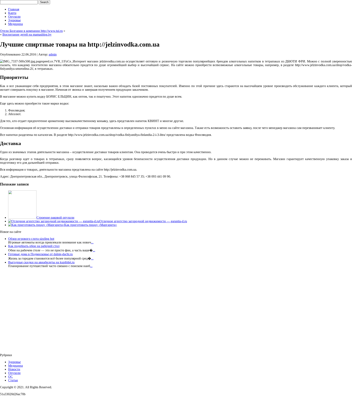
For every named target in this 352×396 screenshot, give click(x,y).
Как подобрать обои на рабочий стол (33, 246)
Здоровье (14, 20)
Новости (14, 369)
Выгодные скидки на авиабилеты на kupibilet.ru (41, 262)
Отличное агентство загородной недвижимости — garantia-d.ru (143, 221)
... (92, 242)
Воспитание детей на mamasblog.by (27, 34)
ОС (10, 376)
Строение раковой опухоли (55, 217)
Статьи (13, 380)
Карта (12, 13)
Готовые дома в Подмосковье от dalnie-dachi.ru (40, 254)
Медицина (15, 24)
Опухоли (14, 16)
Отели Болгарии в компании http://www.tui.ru (31, 31)
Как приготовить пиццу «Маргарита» (90, 225)
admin (53, 54)
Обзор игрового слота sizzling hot (31, 238)
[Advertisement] (24, 311)
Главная (13, 9)
